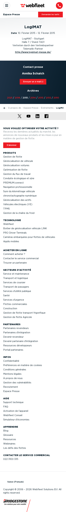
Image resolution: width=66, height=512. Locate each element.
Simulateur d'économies (16, 419)
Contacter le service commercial (21, 258)
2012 (48, 97)
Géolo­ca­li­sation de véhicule (18, 161)
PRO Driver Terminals (15, 232)
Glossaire (8, 435)
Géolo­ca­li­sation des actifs (17, 200)
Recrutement (10, 387)
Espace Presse (31, 108)
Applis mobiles (11, 241)
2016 (17, 97)
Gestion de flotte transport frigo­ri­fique (24, 312)
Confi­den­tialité (11, 361)
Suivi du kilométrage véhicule (19, 191)
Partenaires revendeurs (16, 328)
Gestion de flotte (12, 156)
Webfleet (8, 224)
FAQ (5, 406)
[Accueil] (4, 108)
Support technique (13, 402)
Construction (10, 308)
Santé (6, 295)
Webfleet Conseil (12, 415)
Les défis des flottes (14, 448)
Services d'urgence (13, 300)
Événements (47, 108)
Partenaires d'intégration (16, 332)
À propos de (14, 108)
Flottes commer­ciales (15, 304)
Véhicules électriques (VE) (17, 204)
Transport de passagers (16, 287)
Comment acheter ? (14, 254)
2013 (40, 97)
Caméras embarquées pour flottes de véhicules (29, 237)
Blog (5, 430)
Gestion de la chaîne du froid (18, 213)
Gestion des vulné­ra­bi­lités (17, 382)
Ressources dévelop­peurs (17, 345)
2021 (9, 97)
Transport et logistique (15, 278)
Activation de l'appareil (15, 411)
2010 (56, 97)
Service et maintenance (16, 274)
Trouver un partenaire (15, 262)
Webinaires (9, 443)
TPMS (6, 208)
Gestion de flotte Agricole (17, 317)
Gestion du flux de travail (16, 174)
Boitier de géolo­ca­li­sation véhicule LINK (25, 228)
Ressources (9, 439)
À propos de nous (13, 378)
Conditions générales (14, 369)
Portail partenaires (13, 350)
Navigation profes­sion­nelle (17, 187)
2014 (33, 97)
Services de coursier (14, 282)
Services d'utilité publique (17, 291)
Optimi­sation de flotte (15, 169)
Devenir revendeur (13, 337)
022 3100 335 (10, 459)
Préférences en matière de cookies (22, 365)
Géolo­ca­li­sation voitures (16, 165)
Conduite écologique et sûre (18, 178)
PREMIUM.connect (13, 182)
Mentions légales (12, 374)
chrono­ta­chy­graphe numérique (20, 195)
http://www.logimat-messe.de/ (33, 52)
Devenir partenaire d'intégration (20, 341)
